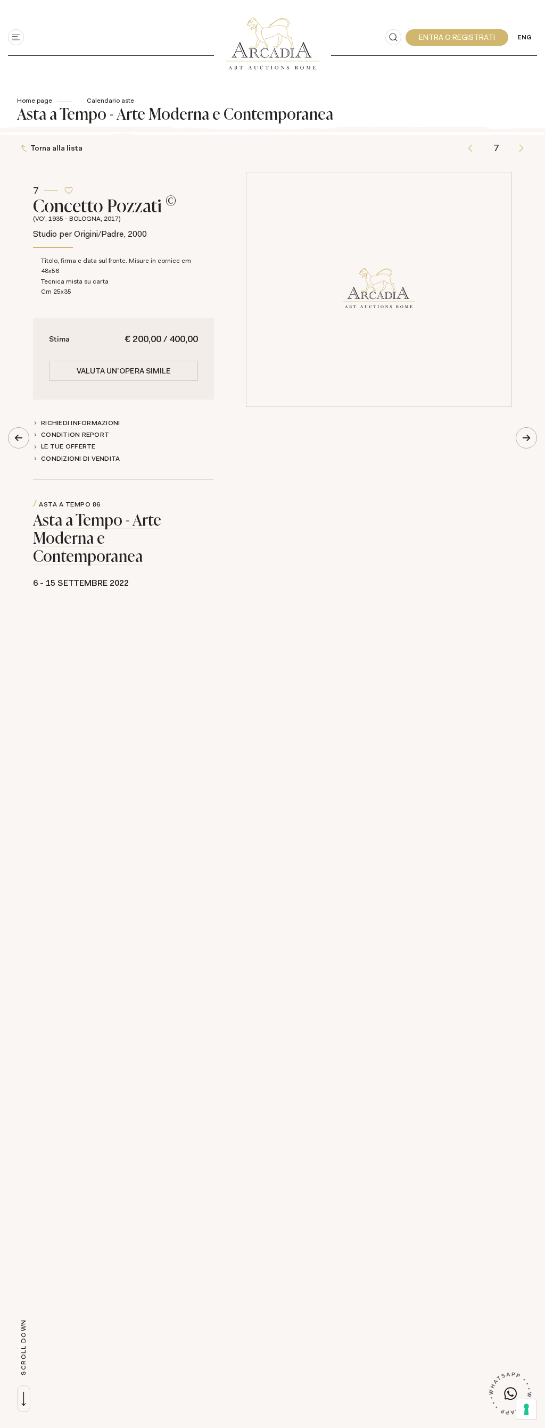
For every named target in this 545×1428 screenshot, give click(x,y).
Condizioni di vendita (80, 458)
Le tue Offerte (68, 446)
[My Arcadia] (457, 37)
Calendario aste (110, 100)
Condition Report (75, 434)
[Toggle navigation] (16, 37)
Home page (34, 100)
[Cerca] (393, 37)
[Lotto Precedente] (470, 148)
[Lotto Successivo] (521, 148)
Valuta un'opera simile (124, 371)
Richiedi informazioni (80, 423)
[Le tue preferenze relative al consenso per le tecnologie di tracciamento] (526, 1409)
